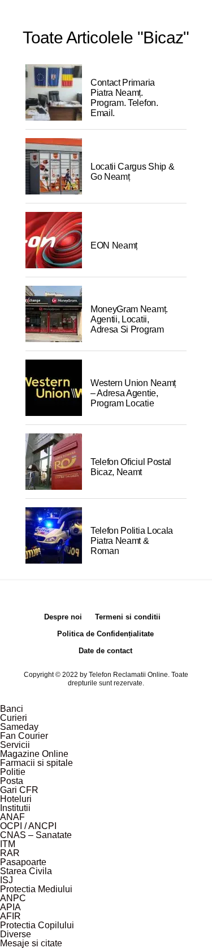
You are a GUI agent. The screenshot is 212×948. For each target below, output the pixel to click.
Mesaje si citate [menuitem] (31, 943)
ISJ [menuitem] (6, 880)
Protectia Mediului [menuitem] (36, 889)
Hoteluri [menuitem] (16, 799)
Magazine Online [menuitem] (34, 754)
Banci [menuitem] (11, 709)
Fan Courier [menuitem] (24, 736)
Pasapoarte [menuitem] (23, 862)
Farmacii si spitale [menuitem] (36, 763)
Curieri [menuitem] (13, 718)
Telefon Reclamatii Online (128, 675)
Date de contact (105, 650)
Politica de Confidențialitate (105, 634)
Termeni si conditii (128, 617)
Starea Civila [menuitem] (26, 871)
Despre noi (63, 617)
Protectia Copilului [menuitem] (37, 925)
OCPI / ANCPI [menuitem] (28, 826)
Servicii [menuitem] (15, 745)
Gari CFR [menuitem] (19, 790)
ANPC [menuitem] (13, 898)
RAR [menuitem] (10, 853)
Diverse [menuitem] (15, 934)
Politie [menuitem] (12, 772)
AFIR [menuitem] (10, 916)
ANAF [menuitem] (12, 817)
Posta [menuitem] (11, 781)
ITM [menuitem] (7, 844)
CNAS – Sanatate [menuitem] (36, 835)
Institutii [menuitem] (15, 808)
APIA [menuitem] (10, 907)
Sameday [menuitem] (19, 727)
